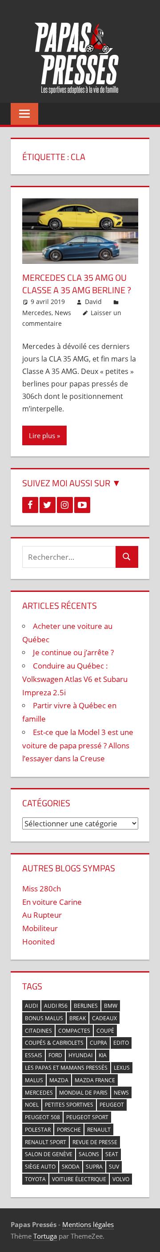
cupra (98, 1043)
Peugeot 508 (42, 1117)
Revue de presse (94, 1142)
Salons (89, 1154)
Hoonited (38, 941)
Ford (55, 1055)
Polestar (38, 1129)
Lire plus (42, 435)
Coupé (105, 1030)
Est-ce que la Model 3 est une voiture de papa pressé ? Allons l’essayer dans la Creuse (77, 745)
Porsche (69, 1129)
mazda (58, 1080)
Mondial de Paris (83, 1092)
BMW (110, 1006)
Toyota (35, 1179)
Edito (121, 1043)
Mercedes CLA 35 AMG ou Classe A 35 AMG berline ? (76, 284)
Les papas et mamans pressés (66, 1067)
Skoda (71, 1166)
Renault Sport (45, 1142)
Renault (99, 1129)
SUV (114, 1166)
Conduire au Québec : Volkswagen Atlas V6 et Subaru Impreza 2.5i (75, 679)
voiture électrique (79, 1179)
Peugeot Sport (87, 1117)
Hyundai (80, 1055)
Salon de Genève (48, 1154)
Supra (94, 1166)
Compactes (74, 1030)
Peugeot (112, 1104)
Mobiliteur (40, 928)
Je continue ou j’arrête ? (73, 652)
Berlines (86, 1006)
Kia (103, 1055)
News (63, 312)
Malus (34, 1080)
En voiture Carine (52, 902)
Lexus (122, 1067)
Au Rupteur (42, 915)
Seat (111, 1154)
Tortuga (45, 1235)
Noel (32, 1104)
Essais (33, 1055)
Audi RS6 (56, 1006)
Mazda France (95, 1080)
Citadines (38, 1030)
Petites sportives (69, 1104)
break (77, 1018)
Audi (31, 1006)
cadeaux (104, 1018)
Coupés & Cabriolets (54, 1043)
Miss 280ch (41, 888)
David (93, 301)
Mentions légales (88, 1224)
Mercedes (37, 312)
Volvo (120, 1179)
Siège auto (40, 1166)
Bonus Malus (44, 1018)
